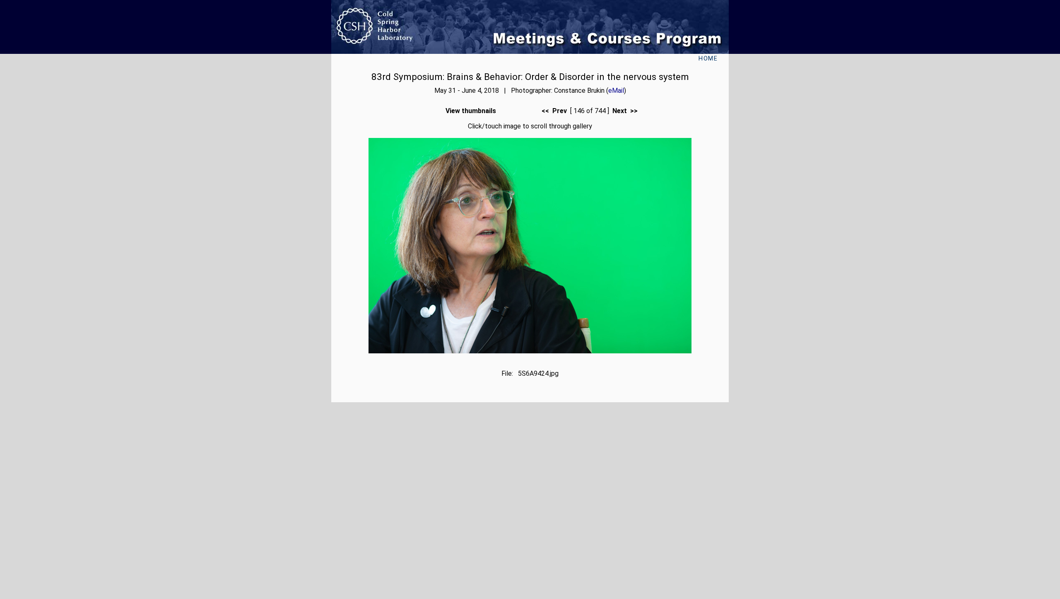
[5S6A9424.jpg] (530, 351)
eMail (616, 90)
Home (708, 58)
